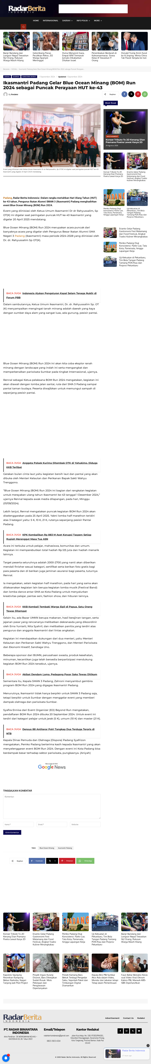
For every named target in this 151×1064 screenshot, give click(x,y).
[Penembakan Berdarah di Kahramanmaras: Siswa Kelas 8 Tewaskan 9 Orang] (105, 41)
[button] (23, 27)
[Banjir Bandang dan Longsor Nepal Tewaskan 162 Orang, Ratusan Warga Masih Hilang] (16, 41)
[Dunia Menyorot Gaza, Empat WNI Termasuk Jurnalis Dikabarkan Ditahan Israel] (75, 41)
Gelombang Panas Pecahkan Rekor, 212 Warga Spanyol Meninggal (43, 57)
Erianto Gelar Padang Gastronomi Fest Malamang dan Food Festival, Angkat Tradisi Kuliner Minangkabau (137, 176)
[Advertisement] (93, 8)
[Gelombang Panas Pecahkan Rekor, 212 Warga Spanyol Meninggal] (46, 41)
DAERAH (16, 76)
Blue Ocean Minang (47, 848)
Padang (7, 197)
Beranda (6, 69)
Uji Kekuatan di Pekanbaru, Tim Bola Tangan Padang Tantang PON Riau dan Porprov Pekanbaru (137, 212)
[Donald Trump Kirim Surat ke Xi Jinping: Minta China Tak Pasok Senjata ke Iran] (134, 41)
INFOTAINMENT (112, 136)
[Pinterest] (138, 94)
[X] (131, 94)
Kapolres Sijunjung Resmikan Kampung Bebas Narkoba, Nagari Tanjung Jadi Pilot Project (15, 978)
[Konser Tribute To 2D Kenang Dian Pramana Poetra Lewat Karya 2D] (126, 122)
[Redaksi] (6, 94)
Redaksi (14, 94)
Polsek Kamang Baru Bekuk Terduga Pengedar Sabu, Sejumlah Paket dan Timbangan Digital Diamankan (75, 980)
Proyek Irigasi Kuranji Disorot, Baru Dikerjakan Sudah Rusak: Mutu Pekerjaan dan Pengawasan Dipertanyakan (45, 981)
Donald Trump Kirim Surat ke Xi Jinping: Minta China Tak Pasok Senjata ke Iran (134, 55)
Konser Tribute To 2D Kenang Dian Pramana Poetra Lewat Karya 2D (125, 141)
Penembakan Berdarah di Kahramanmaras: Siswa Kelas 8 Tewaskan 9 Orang (104, 57)
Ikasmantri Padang (65, 848)
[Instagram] (126, 1031)
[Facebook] (124, 94)
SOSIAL (14, 69)
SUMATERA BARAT (29, 76)
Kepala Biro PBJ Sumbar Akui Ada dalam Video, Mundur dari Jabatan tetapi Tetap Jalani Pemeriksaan (105, 978)
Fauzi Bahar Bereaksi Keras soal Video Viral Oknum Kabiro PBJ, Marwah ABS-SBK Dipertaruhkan (134, 978)
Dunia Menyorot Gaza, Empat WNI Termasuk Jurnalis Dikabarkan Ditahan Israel (73, 57)
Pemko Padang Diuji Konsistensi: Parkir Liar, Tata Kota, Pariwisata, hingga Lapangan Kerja (114, 211)
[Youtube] (139, 1031)
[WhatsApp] (145, 94)
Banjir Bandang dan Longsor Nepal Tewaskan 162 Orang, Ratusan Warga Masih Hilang (15, 57)
